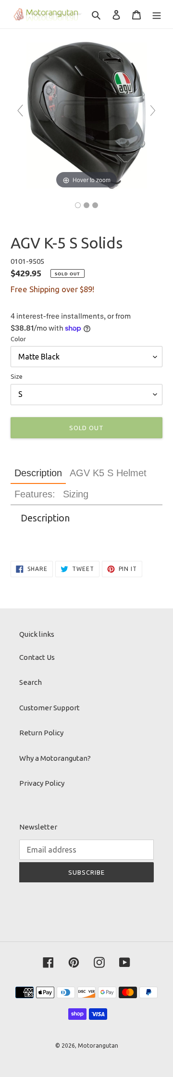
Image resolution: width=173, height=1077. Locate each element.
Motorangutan (98, 1045)
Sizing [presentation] (75, 494)
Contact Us (37, 657)
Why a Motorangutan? (55, 758)
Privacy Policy (41, 783)
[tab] (38, 473)
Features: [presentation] (34, 494)
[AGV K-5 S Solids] (78, 205)
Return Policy (41, 733)
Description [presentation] (38, 473)
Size (17, 376)
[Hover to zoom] (86, 115)
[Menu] (157, 14)
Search (30, 682)
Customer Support (49, 708)
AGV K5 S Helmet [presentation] (108, 473)
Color (18, 338)
